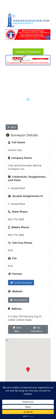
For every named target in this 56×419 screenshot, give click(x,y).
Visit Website (20, 300)
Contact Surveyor (22, 282)
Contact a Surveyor (28, 52)
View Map (17, 329)
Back (13, 127)
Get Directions (36, 329)
